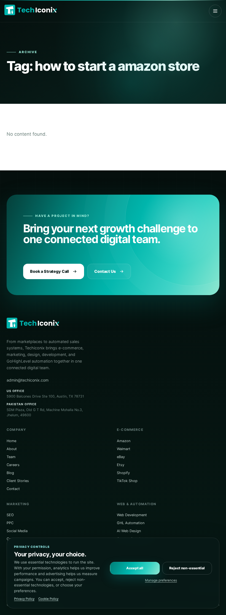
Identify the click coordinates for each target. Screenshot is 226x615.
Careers (13, 465)
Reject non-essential (187, 568)
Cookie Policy (48, 599)
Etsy (120, 465)
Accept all (134, 568)
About (12, 449)
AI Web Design (129, 531)
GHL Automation (130, 523)
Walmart (123, 449)
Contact (13, 489)
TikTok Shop (127, 481)
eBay (121, 457)
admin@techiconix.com (28, 380)
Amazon (123, 441)
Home (11, 441)
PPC (10, 523)
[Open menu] (215, 11)
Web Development (132, 515)
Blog (10, 473)
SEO (10, 515)
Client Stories (18, 481)
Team (11, 457)
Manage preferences (161, 580)
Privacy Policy (24, 599)
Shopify (123, 473)
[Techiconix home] (30, 10)
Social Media (17, 531)
